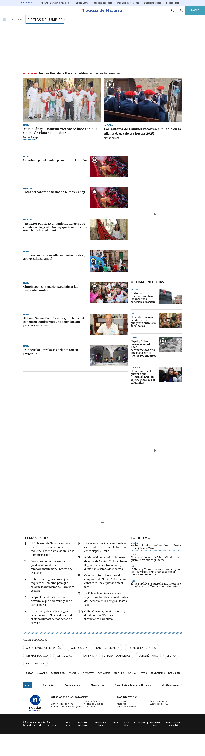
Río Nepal (88, 655)
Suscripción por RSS (159, 703)
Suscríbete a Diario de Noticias (133, 685)
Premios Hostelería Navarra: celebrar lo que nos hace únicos (79, 73)
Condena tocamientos (116, 655)
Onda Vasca (89, 706)
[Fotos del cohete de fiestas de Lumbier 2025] (109, 197)
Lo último (140, 537)
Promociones (72, 685)
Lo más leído (35, 537)
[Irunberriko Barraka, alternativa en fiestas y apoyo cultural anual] (109, 261)
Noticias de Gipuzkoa (93, 703)
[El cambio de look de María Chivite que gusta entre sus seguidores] (170, 322)
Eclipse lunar (64, 655)
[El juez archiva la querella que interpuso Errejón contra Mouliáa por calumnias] (170, 377)
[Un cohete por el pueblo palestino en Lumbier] (109, 166)
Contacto (48, 685)
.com (28, 685)
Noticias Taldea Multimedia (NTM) (66, 706)
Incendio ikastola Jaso (142, 647)
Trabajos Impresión (159, 701)
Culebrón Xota (148, 655)
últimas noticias (147, 281)
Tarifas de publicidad (126, 706)
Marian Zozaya (30, 137)
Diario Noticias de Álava (62, 703)
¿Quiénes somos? (172, 685)
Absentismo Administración (43, 647)
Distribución (122, 701)
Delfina (171, 655)
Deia (53, 701)
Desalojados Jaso (37, 655)
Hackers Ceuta (78, 647)
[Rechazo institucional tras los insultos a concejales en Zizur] (170, 298)
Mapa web (122, 703)
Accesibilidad (139, 722)
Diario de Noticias (92, 701)
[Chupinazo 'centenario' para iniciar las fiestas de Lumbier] (109, 292)
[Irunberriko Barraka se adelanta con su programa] (109, 355)
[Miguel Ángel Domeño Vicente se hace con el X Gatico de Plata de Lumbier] (62, 100)
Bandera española (107, 647)
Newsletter (97, 685)
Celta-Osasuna (35, 663)
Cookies (114, 722)
